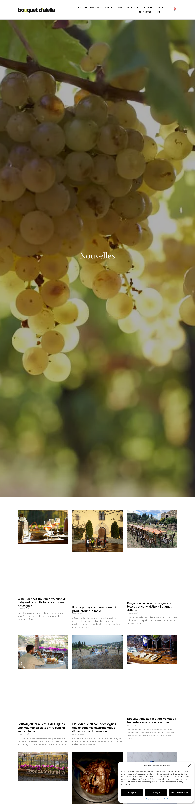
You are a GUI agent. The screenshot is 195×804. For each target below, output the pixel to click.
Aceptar (132, 792)
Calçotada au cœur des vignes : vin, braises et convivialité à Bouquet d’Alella (151, 606)
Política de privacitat (151, 799)
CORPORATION (152, 8)
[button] (189, 765)
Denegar (156, 792)
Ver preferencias (179, 792)
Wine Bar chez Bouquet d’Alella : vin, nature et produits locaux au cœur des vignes (42, 602)
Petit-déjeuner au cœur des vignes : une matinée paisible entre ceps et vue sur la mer (42, 727)
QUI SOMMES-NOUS (85, 8)
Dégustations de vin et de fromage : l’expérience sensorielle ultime (151, 720)
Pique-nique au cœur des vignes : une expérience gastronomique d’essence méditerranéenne (94, 727)
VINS (107, 8)
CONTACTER (145, 12)
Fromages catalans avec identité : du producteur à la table (97, 609)
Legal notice (165, 799)
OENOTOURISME (127, 8)
